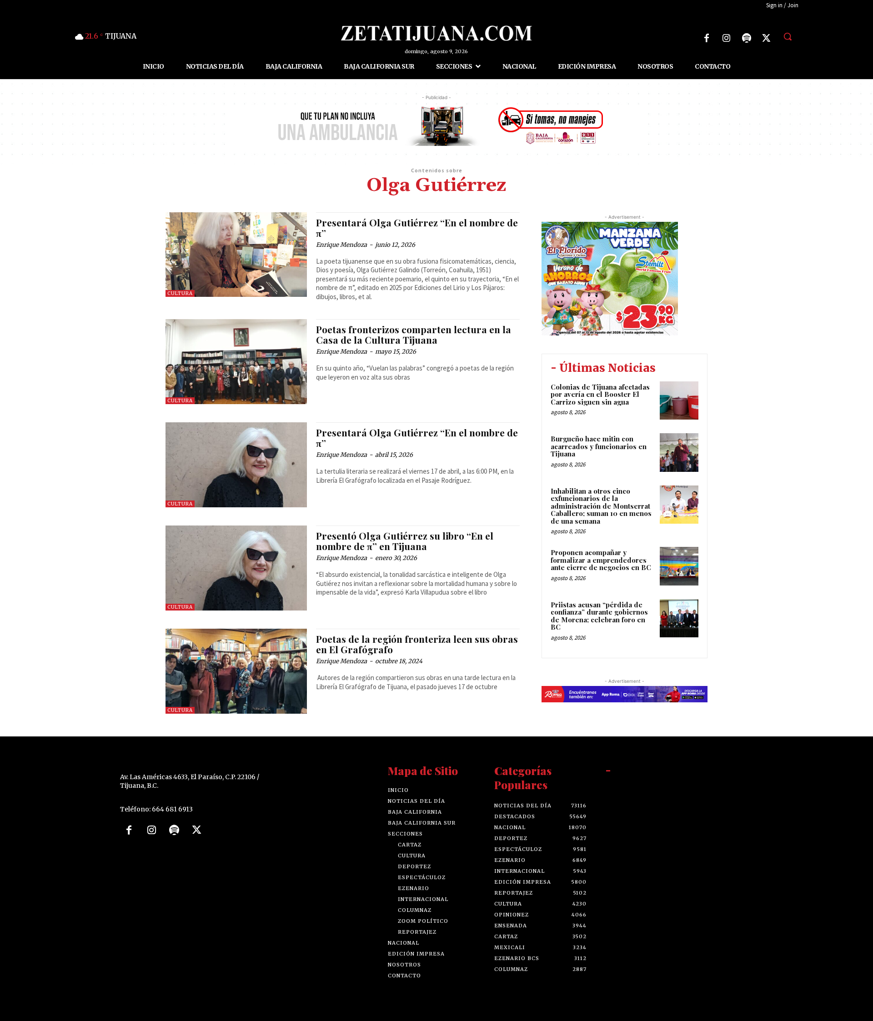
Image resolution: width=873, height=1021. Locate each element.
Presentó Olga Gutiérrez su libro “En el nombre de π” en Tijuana (404, 540)
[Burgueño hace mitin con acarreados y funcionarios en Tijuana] (679, 452)
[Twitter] (766, 38)
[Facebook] (706, 38)
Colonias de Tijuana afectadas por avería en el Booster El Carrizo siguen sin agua (600, 394)
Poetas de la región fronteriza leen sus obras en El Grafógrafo (417, 644)
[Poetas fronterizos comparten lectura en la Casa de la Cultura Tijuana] (236, 361)
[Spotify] (746, 38)
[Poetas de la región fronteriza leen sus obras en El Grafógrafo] (236, 671)
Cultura (180, 293)
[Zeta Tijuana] (436, 33)
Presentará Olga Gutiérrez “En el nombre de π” (417, 227)
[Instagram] (726, 38)
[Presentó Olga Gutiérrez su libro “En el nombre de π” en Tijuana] (236, 568)
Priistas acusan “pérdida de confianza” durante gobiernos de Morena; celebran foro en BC (599, 616)
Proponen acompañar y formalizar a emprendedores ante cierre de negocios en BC (601, 560)
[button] (787, 36)
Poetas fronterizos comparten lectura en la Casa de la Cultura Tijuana (413, 334)
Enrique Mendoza (341, 245)
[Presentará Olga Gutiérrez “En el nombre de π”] (236, 254)
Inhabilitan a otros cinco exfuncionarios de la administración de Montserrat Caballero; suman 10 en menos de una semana (601, 506)
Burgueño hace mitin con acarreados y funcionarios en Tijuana (599, 446)
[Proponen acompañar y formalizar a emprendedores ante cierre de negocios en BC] (679, 566)
